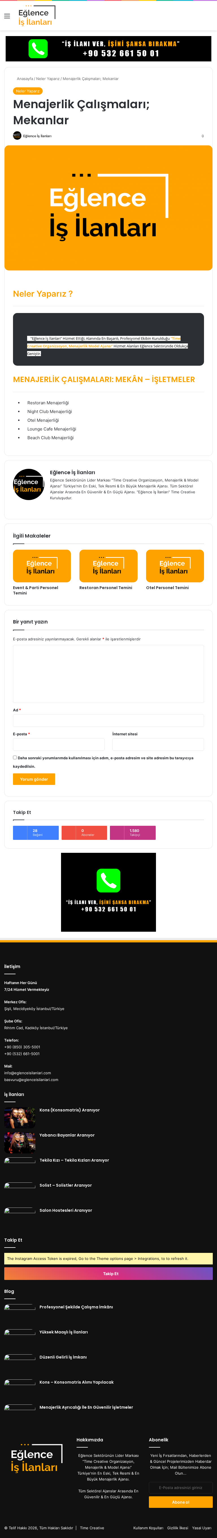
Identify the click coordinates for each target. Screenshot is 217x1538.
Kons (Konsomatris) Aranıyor (70, 1110)
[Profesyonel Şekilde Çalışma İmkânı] (19, 1314)
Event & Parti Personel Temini (35, 590)
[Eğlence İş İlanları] (45, 15)
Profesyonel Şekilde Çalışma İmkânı (76, 1307)
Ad (17, 710)
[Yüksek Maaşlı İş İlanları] (19, 1339)
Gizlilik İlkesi (177, 1528)
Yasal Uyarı (201, 1528)
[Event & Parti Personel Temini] (42, 566)
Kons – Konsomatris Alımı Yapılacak (77, 1382)
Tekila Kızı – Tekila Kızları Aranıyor (74, 1160)
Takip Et (110, 1273)
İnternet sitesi (125, 734)
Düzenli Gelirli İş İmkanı (63, 1357)
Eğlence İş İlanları (37, 136)
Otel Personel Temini (167, 588)
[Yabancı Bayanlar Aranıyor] (19, 1142)
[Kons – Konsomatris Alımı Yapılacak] (19, 1390)
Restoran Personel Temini (105, 588)
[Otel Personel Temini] (175, 566)
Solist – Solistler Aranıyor (66, 1185)
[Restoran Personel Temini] (108, 566)
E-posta (21, 734)
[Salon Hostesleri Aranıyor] (19, 1218)
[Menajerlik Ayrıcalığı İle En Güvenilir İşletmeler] (19, 1415)
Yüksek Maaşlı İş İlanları (64, 1332)
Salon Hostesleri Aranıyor (66, 1210)
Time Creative (92, 1528)
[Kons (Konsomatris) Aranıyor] (19, 1117)
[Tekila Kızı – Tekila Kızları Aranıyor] (19, 1168)
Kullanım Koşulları (148, 1528)
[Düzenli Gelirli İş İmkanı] (19, 1364)
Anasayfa (24, 78)
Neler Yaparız (48, 78)
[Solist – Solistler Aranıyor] (19, 1193)
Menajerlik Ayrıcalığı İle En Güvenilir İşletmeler (86, 1407)
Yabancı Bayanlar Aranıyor (67, 1135)
